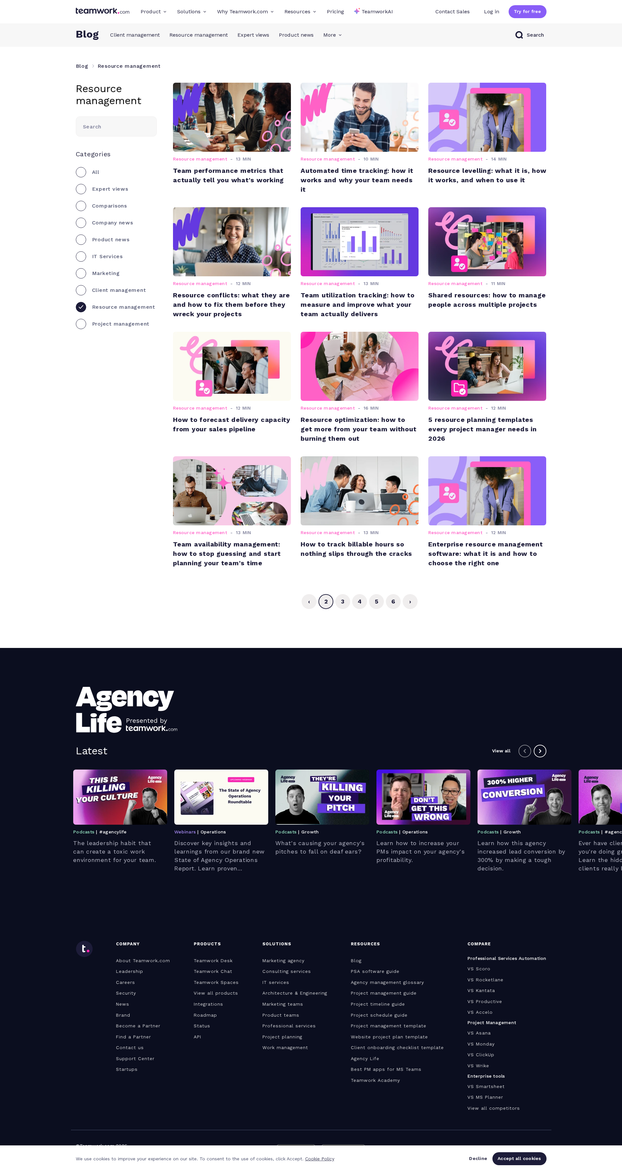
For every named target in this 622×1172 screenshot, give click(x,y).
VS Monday (481, 1043)
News (122, 1004)
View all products (216, 993)
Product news (296, 35)
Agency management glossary (387, 982)
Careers (125, 982)
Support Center (135, 1058)
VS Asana (479, 1032)
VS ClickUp (480, 1054)
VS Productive (484, 1001)
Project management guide (384, 993)
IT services (275, 982)
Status (202, 1025)
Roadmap (205, 1015)
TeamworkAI (377, 11)
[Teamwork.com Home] (102, 12)
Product (151, 11)
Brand (123, 1015)
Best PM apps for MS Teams (386, 1069)
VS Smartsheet (486, 1086)
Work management (285, 1047)
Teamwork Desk (213, 960)
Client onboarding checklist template (397, 1047)
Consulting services (286, 971)
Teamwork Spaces (216, 982)
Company (128, 943)
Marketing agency (283, 960)
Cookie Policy (319, 1158)
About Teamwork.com (143, 960)
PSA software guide (375, 971)
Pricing (335, 11)
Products (207, 943)
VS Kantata (481, 990)
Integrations (208, 1004)
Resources (297, 11)
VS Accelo (480, 1012)
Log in (491, 11)
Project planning (282, 1036)
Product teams (280, 1015)
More (329, 35)
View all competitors (493, 1108)
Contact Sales (452, 11)
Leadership (129, 971)
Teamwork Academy (375, 1080)
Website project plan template (389, 1036)
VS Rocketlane (485, 979)
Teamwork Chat (213, 971)
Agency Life (365, 1058)
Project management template (388, 1025)
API (197, 1036)
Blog (356, 960)
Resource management (198, 35)
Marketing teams (282, 1004)
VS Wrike (478, 1065)
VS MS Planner (485, 1097)
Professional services (289, 1025)
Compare (479, 943)
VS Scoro (478, 968)
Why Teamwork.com (242, 11)
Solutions (189, 11)
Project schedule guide (379, 1015)
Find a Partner (133, 1036)
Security (126, 993)
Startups (127, 1069)
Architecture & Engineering (294, 993)
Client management (135, 35)
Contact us (130, 1047)
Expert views (253, 35)
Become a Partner (138, 1025)
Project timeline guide (378, 1004)
